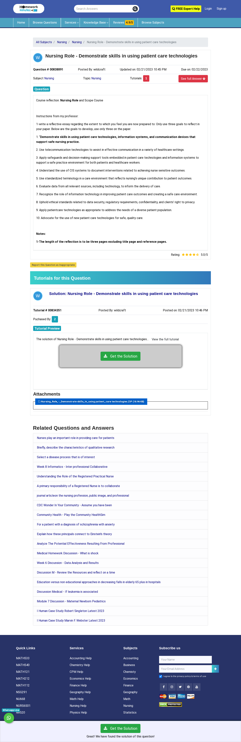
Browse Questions (45, 22)
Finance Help (78, 685)
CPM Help (76, 672)
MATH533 (23, 658)
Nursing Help (78, 706)
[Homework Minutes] (28, 8)
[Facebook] (163, 687)
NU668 (20, 699)
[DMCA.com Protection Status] (170, 704)
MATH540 (23, 665)
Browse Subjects (153, 22)
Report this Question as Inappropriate (53, 264)
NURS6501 (23, 706)
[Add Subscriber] (215, 669)
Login (208, 8)
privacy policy (184, 676)
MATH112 (23, 685)
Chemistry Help (80, 665)
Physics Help (78, 712)
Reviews (123, 22)
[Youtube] (188, 687)
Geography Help (80, 692)
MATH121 (23, 672)
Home (21, 22)
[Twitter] (180, 687)
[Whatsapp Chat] (9, 718)
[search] (135, 9)
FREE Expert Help (187, 9)
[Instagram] (172, 687)
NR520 (20, 712)
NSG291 (21, 692)
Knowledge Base (95, 22)
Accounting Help (81, 658)
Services (70, 22)
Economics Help (80, 678)
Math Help (77, 699)
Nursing (49, 78)
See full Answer (192, 78)
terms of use (199, 676)
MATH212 (23, 678)
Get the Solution (122, 356)
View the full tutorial (165, 339)
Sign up (221, 8)
